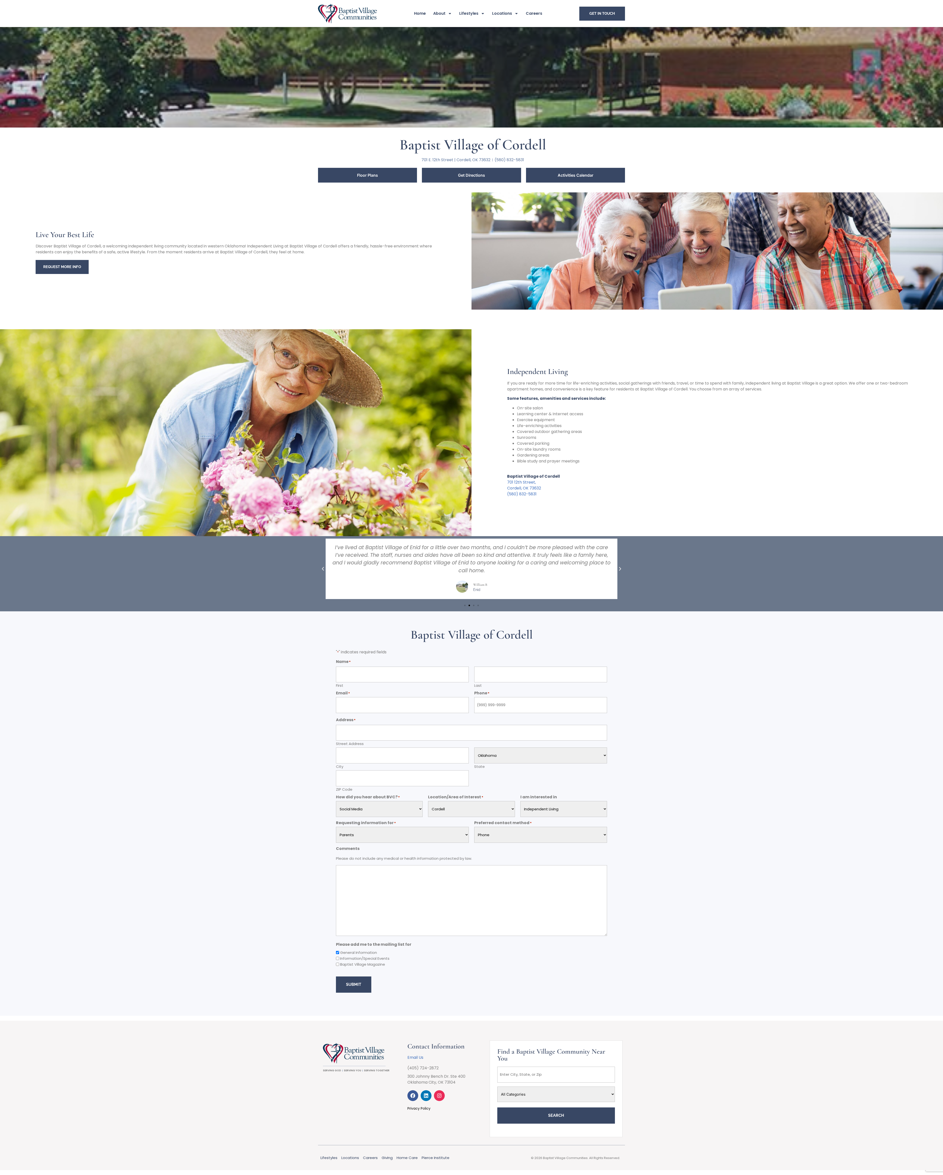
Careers (534, 13)
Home (420, 13)
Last (478, 685)
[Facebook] (412, 1095)
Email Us (415, 1057)
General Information (358, 952)
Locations (502, 13)
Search (556, 1115)
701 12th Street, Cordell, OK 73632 (524, 485)
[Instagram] (439, 1095)
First (339, 685)
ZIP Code (344, 789)
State (479, 766)
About (439, 13)
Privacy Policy (418, 1108)
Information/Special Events (364, 958)
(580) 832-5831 (522, 494)
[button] (322, 568)
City (339, 766)
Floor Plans (367, 175)
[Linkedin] (426, 1095)
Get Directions (471, 175)
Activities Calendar (575, 175)
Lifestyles (468, 13)
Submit (353, 984)
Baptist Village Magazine (362, 964)
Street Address (350, 743)
